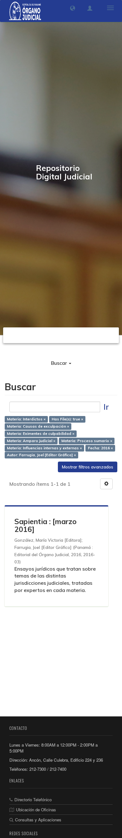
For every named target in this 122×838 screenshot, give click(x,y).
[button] (73, 8)
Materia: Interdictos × (26, 419)
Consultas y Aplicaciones (38, 820)
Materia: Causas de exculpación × (38, 426)
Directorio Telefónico (33, 799)
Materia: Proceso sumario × (86, 440)
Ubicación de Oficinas (36, 810)
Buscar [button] (59, 363)
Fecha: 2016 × (100, 448)
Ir (106, 407)
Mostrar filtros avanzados (87, 467)
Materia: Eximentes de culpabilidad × (40, 433)
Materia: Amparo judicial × (31, 440)
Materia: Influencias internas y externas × (44, 448)
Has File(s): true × (67, 419)
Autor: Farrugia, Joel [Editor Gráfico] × (41, 455)
